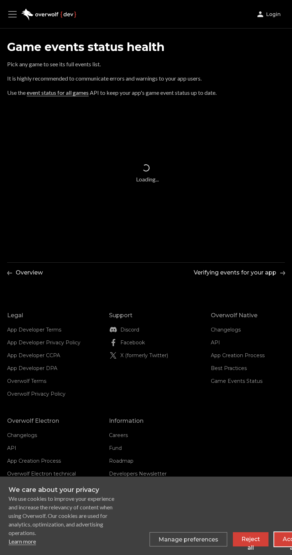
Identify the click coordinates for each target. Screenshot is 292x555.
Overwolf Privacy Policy (36, 394)
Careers (118, 435)
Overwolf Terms (26, 381)
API (215, 342)
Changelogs (226, 330)
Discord (129, 330)
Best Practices (229, 368)
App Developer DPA (32, 368)
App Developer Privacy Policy (43, 342)
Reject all (250, 541)
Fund (115, 448)
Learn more (22, 541)
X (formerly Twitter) (144, 355)
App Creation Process (238, 355)
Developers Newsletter (138, 474)
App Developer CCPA (33, 355)
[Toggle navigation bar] (14, 14)
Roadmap (121, 461)
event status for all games (58, 92)
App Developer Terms (34, 330)
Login (273, 14)
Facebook (132, 342)
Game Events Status (236, 381)
